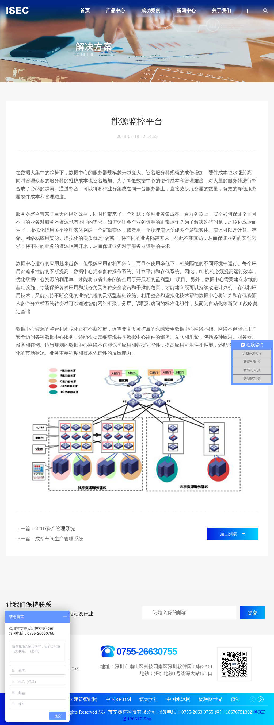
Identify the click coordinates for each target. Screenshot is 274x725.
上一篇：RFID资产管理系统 (45, 528)
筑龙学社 (148, 699)
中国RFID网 (118, 699)
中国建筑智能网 (81, 699)
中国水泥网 (178, 699)
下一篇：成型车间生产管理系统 (49, 538)
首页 (85, 10)
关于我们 (221, 10)
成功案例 (151, 10)
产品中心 (115, 10)
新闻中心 (186, 10)
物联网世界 (211, 699)
